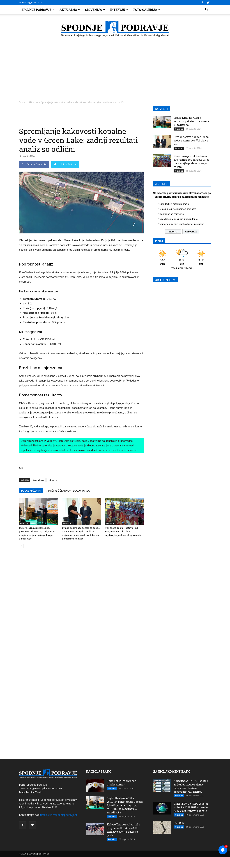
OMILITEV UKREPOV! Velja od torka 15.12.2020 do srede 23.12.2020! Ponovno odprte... (191, 807)
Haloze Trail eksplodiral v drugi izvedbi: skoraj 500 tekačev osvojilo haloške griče (123, 830)
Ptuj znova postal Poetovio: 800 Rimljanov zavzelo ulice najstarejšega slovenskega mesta (123, 531)
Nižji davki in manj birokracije (174, 204)
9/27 (162, 261)
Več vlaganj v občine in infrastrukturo (179, 219)
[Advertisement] (115, 70)
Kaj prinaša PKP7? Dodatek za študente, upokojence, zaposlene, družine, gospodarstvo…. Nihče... (191, 786)
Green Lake (38, 480)
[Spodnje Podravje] (115, 29)
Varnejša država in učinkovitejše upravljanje (182, 224)
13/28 (201, 261)
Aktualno (68, 9)
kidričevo (52, 480)
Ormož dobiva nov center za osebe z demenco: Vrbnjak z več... (191, 140)
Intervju (117, 9)
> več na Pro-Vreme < (182, 267)
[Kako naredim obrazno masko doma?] (95, 785)
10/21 (182, 261)
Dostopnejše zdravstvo (172, 214)
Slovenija (93, 9)
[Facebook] (202, 2)
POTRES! (179, 823)
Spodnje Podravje (36, 9)
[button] (206, 9)
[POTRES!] (162, 827)
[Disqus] (81, 605)
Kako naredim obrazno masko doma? (121, 782)
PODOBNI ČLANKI (31, 490)
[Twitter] (208, 2)
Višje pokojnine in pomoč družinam (178, 209)
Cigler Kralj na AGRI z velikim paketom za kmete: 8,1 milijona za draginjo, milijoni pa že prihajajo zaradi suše (125, 805)
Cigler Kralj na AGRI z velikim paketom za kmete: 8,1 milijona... (192, 121)
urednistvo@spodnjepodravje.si (58, 814)
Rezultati (191, 231)
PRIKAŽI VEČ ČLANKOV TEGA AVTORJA (67, 490)
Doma (22, 102)
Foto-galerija (145, 9)
